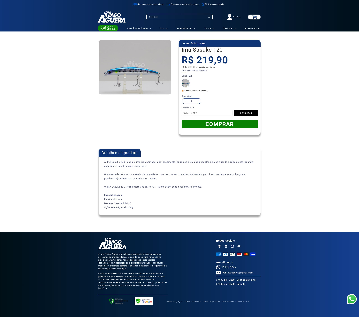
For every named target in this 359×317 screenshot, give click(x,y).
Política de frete (228, 301)
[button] (254, 17)
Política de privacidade (212, 301)
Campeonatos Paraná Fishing (108, 28)
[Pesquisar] (209, 17)
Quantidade (187, 96)
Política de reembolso (193, 301)
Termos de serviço (243, 301)
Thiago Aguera (178, 302)
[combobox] (179, 17)
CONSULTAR (246, 113)
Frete (184, 71)
